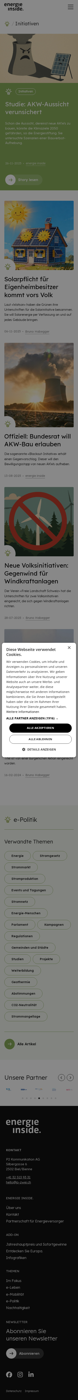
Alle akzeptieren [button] (40, 728)
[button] (39, 718)
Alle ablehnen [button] (40, 739)
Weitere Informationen (22, 712)
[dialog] (39, 700)
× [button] (69, 647)
